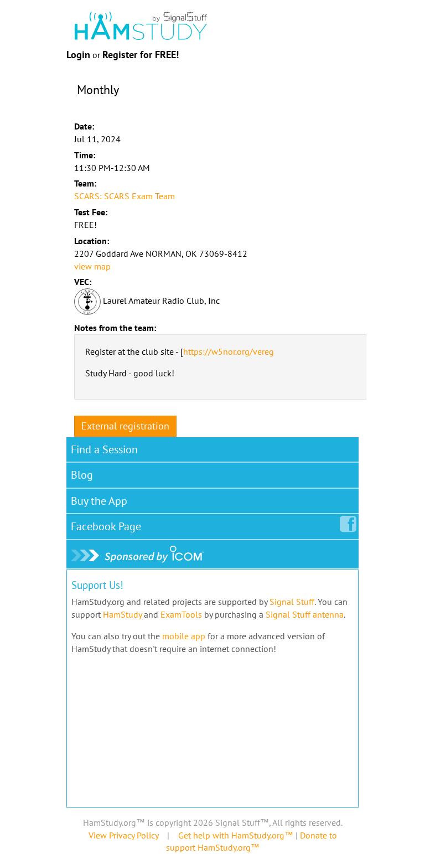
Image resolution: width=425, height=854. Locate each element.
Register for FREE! (140, 54)
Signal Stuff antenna (305, 614)
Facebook (106, 526)
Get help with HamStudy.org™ (235, 835)
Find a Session (104, 449)
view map (92, 266)
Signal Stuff (291, 601)
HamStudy (122, 614)
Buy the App (99, 501)
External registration (125, 426)
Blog (82, 475)
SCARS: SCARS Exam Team (124, 195)
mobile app (183, 635)
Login (78, 54)
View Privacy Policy (123, 835)
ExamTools (181, 614)
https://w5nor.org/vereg (228, 351)
